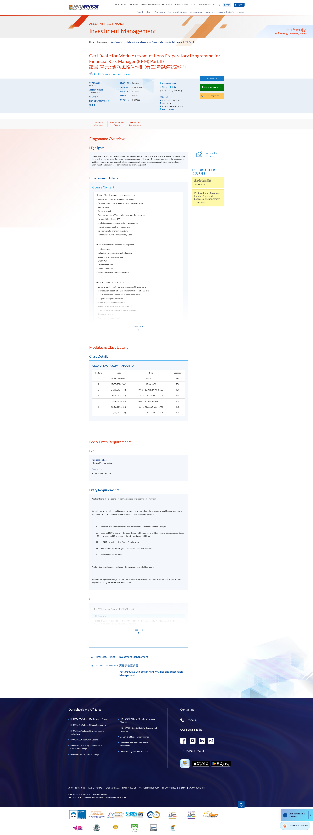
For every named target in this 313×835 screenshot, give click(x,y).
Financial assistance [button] (98, 101)
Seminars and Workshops (150, 5)
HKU (117, 5)
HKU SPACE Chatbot (298, 825)
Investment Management (122, 31)
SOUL (193, 5)
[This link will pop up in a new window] (201, 764)
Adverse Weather (204, 5)
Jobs (70, 788)
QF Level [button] (93, 97)
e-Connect (211, 154)
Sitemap (182, 788)
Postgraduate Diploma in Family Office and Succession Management (151, 673)
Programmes (102, 42)
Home (91, 42)
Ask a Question (168, 109)
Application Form (169, 83)
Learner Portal (182, 5)
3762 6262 (192, 720)
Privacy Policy (169, 788)
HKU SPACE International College (84, 754)
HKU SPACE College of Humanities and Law (88, 725)
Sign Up (240, 5)
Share (164, 87)
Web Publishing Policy (149, 788)
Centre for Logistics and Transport (134, 751)
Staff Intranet (129, 788)
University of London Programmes (134, 737)
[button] (219, 4)
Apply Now (212, 79)
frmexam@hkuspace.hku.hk (172, 106)
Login (228, 5)
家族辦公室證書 (128, 665)
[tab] (138, 138)
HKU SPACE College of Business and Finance (89, 719)
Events (135, 5)
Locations (168, 5)
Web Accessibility (197, 788)
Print (174, 87)
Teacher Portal (112, 788)
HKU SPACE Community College (84, 740)
